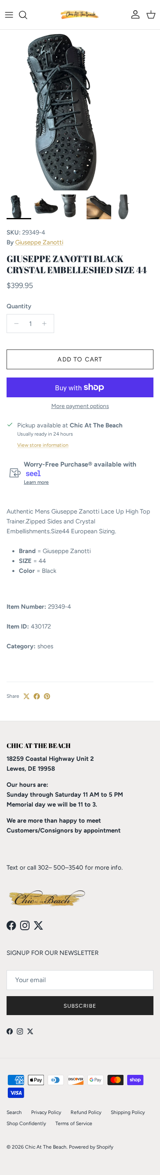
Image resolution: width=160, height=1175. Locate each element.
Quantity (19, 306)
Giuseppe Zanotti (39, 242)
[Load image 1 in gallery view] (80, 110)
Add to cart (79, 359)
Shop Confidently (26, 1123)
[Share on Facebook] (37, 696)
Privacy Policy (46, 1112)
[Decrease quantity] (14, 323)
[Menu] (9, 15)
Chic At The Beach (45, 1147)
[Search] (27, 15)
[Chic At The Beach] (80, 14)
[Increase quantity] (46, 323)
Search (14, 1112)
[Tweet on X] (26, 696)
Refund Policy (86, 1112)
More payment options (80, 406)
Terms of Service (73, 1123)
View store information (43, 445)
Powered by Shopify (91, 1147)
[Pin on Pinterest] (47, 696)
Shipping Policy (128, 1112)
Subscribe (80, 1006)
